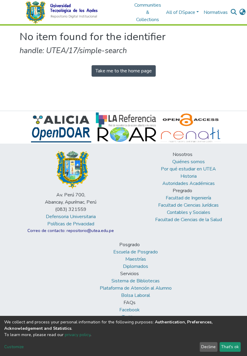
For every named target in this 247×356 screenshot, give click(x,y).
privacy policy (77, 335)
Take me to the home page (123, 71)
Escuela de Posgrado (135, 252)
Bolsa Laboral (135, 295)
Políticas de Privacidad (70, 224)
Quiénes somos (188, 161)
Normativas (216, 12)
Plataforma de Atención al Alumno (136, 288)
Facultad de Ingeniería (188, 198)
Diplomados (135, 266)
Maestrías (135, 259)
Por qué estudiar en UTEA (188, 169)
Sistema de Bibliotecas (135, 281)
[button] (242, 12)
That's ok (230, 347)
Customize (14, 347)
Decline (208, 347)
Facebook (129, 310)
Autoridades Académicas (188, 183)
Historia (188, 176)
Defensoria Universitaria (71, 216)
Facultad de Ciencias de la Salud (188, 219)
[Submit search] (234, 12)
